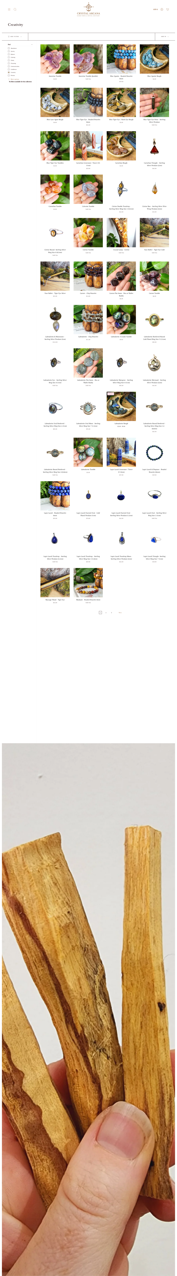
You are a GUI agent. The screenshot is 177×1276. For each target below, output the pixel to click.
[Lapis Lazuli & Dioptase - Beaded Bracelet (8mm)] (154, 452)
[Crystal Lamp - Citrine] (121, 232)
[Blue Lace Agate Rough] (55, 102)
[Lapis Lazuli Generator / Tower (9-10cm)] (121, 452)
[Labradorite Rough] (121, 406)
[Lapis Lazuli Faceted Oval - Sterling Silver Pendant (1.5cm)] (121, 495)
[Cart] (167, 9)
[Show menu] (9, 9)
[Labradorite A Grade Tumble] (121, 319)
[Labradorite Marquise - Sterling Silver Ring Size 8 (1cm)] (121, 363)
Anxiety (13, 51)
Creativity (13, 72)
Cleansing (13, 63)
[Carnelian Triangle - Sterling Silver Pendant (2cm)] (154, 145)
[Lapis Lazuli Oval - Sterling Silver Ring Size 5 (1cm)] (154, 495)
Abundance (14, 48)
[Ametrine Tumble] (55, 59)
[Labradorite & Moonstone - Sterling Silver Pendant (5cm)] (55, 319)
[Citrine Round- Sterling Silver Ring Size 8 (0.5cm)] (55, 232)
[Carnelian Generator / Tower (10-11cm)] (88, 145)
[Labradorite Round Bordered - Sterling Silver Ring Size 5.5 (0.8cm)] (154, 406)
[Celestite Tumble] (88, 189)
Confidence (14, 69)
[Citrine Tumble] (88, 232)
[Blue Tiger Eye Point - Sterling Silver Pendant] (154, 102)
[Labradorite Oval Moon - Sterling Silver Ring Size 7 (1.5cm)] (88, 406)
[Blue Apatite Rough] (154, 59)
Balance (13, 54)
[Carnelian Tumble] (55, 189)
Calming (13, 57)
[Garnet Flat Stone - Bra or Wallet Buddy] (121, 276)
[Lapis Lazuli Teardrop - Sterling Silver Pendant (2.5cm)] (55, 539)
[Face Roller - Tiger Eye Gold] (154, 232)
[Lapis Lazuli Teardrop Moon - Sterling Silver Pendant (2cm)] (121, 539)
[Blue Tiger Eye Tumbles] (55, 145)
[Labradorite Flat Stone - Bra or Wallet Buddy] (88, 363)
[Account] (161, 9)
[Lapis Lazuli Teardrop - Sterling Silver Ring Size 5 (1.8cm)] (88, 539)
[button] (15, 9)
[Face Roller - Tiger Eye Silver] (55, 276)
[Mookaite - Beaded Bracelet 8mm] (88, 582)
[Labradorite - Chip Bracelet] (88, 319)
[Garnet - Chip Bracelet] (88, 276)
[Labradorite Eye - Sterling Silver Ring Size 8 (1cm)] (55, 363)
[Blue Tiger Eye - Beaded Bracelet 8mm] (88, 102)
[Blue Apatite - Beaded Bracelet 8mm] (121, 59)
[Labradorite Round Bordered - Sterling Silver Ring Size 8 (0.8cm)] (55, 452)
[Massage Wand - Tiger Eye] (55, 582)
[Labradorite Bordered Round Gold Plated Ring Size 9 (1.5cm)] (154, 319)
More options (15, 79)
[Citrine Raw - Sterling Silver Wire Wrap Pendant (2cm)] (154, 189)
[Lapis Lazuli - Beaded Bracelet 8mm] (55, 495)
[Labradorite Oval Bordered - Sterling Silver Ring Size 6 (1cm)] (55, 406)
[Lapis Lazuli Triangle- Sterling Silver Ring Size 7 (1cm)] (154, 539)
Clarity (12, 60)
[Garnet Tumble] (154, 276)
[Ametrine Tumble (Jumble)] (88, 59)
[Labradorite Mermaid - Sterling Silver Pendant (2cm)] (154, 363)
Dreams (13, 75)
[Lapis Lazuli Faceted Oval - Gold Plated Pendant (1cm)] (88, 495)
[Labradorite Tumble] (88, 452)
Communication (15, 66)
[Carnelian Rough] (121, 145)
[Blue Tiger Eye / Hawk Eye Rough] (121, 102)
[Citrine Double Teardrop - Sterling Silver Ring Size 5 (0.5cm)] (121, 189)
